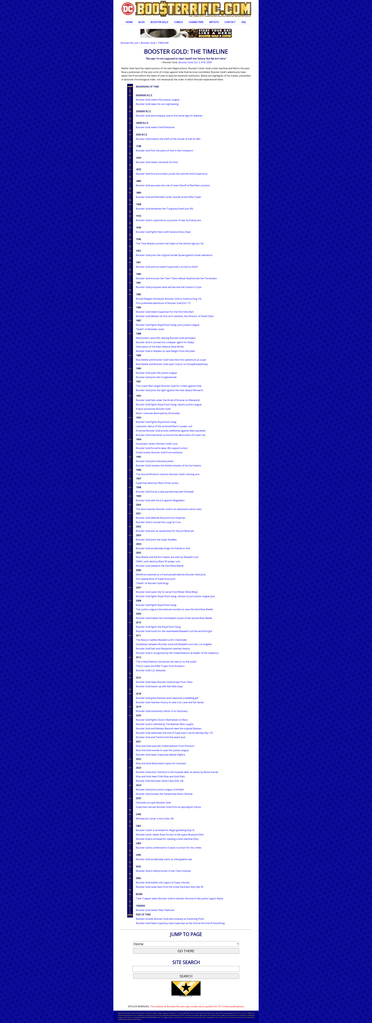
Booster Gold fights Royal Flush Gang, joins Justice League (167, 324)
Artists (214, 22)
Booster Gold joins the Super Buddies (156, 539)
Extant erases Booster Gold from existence (159, 452)
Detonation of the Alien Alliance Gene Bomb (160, 346)
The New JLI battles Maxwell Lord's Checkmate (161, 639)
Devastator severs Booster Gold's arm (156, 443)
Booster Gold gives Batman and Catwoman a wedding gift (167, 698)
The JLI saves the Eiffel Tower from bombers (160, 666)
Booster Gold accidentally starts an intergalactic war (164, 859)
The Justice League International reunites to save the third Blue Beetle (174, 609)
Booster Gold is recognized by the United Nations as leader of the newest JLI (177, 653)
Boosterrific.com (129, 42)
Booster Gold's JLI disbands (151, 670)
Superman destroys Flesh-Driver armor (157, 483)
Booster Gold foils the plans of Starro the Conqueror (164, 150)
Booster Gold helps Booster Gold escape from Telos (164, 682)
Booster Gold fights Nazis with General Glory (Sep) (163, 231)
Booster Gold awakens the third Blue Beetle (160, 565)
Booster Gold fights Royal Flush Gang (156, 422)
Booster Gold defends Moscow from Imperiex (160, 517)
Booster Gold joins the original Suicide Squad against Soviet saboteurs (174, 255)
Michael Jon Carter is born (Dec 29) (155, 818)
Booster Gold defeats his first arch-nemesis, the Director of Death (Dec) (175, 316)
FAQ (244, 22)
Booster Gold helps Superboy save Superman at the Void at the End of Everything (180, 923)
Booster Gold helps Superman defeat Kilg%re (160, 754)
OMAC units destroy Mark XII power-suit (158, 561)
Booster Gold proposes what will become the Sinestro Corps (169, 287)
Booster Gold (159, 22)
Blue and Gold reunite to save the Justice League (162, 750)
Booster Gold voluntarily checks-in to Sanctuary (162, 711)
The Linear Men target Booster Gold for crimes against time (168, 385)
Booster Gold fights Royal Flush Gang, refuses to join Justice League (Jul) (175, 596)
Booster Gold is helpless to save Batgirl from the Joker (165, 351)
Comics (178, 22)
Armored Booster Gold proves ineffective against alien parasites (171, 430)
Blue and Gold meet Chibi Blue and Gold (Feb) (160, 776)
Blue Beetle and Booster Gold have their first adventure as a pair (171, 359)
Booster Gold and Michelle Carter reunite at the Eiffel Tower (168, 197)
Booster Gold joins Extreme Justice (154, 461)
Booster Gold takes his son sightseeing (157, 104)
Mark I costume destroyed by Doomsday (158, 413)
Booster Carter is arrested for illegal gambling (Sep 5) (165, 830)
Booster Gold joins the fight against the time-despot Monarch (169, 390)
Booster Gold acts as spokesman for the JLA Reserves (165, 530)
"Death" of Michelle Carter (150, 329)
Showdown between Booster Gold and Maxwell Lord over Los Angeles (174, 644)
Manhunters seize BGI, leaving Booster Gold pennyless (166, 338)
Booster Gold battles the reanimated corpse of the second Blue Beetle (174, 618)
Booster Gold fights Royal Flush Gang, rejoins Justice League (169, 404)
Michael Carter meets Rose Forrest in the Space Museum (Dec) (170, 834)
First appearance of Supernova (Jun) (155, 578)
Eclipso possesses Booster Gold (153, 408)
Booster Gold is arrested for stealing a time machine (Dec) (167, 839)
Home (129, 22)
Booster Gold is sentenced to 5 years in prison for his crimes (168, 847)
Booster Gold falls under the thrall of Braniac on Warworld (168, 400)
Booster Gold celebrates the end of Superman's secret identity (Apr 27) (174, 732)
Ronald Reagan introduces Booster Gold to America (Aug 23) (168, 298)
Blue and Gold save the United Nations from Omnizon (165, 746)
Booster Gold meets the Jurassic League (157, 99)
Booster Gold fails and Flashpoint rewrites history (163, 648)
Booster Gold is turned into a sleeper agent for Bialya (165, 342)
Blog (141, 22)
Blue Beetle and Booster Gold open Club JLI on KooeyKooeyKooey (172, 364)
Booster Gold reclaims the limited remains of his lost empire (168, 465)
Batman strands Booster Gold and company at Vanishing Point (170, 918)
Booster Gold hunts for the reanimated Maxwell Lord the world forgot (174, 631)
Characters (196, 22)
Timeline (163, 42)
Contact (230, 22)
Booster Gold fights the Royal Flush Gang (158, 626)
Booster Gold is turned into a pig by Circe (158, 522)
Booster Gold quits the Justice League (156, 372)
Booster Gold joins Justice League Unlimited (160, 789)
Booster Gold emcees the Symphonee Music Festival (164, 793)
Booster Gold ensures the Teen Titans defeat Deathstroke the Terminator (176, 278)
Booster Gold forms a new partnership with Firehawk (165, 491)
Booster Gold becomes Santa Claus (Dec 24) (159, 780)
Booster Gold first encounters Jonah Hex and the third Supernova (171, 173)
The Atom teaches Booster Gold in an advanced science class (169, 509)
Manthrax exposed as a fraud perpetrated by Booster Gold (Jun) (170, 574)
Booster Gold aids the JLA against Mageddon (160, 500)
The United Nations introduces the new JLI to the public (166, 661)
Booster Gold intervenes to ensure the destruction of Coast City (170, 435)
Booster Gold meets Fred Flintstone (155, 127)
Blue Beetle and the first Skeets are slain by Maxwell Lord (167, 557)
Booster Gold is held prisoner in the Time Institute (163, 870)
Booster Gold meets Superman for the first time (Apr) (165, 311)
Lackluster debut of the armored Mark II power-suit (164, 426)
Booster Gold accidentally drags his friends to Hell (163, 548)
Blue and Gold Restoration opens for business (161, 763)
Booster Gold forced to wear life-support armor (162, 448)
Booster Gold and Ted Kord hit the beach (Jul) (160, 737)
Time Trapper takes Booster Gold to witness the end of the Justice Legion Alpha (179, 898)
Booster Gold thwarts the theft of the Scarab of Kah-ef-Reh (168, 138)
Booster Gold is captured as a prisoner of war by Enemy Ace (168, 220)
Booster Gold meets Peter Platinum (155, 910)
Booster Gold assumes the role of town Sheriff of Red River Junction (173, 185)
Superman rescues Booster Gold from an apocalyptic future (168, 807)
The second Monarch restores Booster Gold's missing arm (168, 474)
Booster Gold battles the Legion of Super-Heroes (163, 882)
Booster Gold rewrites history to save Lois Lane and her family (170, 702)
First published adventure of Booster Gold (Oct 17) (163, 303)
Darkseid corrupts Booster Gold (153, 802)
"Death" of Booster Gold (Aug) (152, 583)
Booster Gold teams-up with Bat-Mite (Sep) (159, 686)
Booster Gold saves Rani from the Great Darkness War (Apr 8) (169, 886)
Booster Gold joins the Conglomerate (156, 377)
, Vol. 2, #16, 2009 (195, 62)
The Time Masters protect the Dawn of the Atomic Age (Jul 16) (169, 243)
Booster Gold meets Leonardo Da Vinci (157, 162)
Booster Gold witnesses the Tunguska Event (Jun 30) (164, 208)
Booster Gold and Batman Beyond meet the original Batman (168, 728)
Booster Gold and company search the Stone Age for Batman (169, 115)
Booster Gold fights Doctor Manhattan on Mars (162, 719)
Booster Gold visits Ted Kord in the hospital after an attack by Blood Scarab (177, 772)
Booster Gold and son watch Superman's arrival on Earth (167, 266)
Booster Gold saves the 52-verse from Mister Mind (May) (167, 592)
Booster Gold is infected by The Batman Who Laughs (165, 724)
